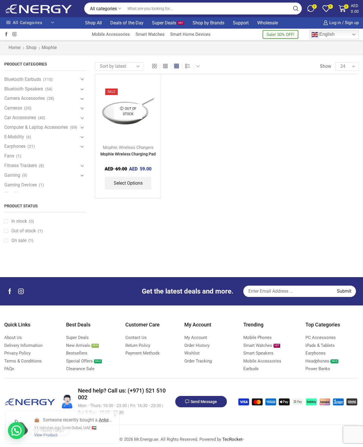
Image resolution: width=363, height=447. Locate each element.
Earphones (15, 146)
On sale (22, 240)
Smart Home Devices (190, 34)
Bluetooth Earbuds (22, 79)
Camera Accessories (24, 98)
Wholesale (267, 23)
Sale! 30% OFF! (280, 34)
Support (241, 23)
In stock (22, 221)
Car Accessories (20, 117)
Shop (31, 47)
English (326, 34)
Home (15, 47)
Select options (128, 183)
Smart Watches (150, 34)
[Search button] (296, 8)
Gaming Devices (20, 184)
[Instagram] (14, 34)
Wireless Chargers (136, 147)
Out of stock (27, 230)
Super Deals (167, 23)
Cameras (13, 108)
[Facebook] (6, 34)
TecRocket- (233, 439)
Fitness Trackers (20, 165)
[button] (16, 430)
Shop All (93, 23)
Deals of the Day (126, 23)
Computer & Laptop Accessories (36, 127)
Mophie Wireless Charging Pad (128, 154)
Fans (9, 156)
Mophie (110, 147)
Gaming (12, 175)
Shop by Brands (208, 23)
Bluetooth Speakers (23, 89)
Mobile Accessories (111, 34)
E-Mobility (14, 137)
